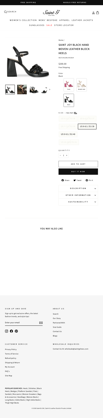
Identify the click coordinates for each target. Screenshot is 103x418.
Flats (35, 391)
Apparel (64, 20)
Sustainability (78, 202)
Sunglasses (37, 25)
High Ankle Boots (33, 400)
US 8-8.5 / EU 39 (87, 126)
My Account (10, 367)
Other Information (78, 195)
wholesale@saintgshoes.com (76, 349)
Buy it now (78, 171)
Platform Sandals (25, 391)
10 (17, 261)
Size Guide (57, 327)
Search (56, 314)
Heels (25, 388)
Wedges (14, 391)
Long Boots (9, 400)
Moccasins (17, 394)
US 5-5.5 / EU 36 (68, 118)
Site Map (8, 375)
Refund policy (10, 358)
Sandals (8, 394)
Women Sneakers (29, 394)
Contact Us (57, 331)
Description (78, 188)
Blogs (55, 336)
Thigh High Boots (12, 403)
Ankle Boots (20, 400)
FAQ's (7, 371)
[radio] (69, 84)
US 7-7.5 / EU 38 (68, 126)
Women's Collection (23, 20)
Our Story (57, 318)
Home (61, 40)
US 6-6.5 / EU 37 (87, 118)
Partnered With (59, 322)
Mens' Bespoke (48, 20)
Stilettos (32, 388)
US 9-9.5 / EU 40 (68, 134)
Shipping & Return (12, 362)
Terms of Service (11, 354)
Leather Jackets (82, 20)
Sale (49, 25)
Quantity (64, 150)
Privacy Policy (11, 349)
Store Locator (64, 25)
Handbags (21, 397)
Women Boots (32, 397)
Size (66, 113)
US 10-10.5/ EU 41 (69, 142)
